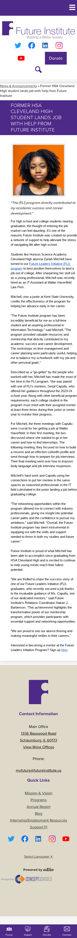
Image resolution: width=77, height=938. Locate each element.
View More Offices (38, 747)
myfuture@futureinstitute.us (38, 770)
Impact (28, 935)
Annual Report (38, 806)
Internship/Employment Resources (38, 820)
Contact (66, 935)
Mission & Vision (38, 793)
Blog (38, 813)
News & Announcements (18, 85)
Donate (47, 935)
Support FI (38, 827)
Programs (39, 800)
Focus (9, 935)
